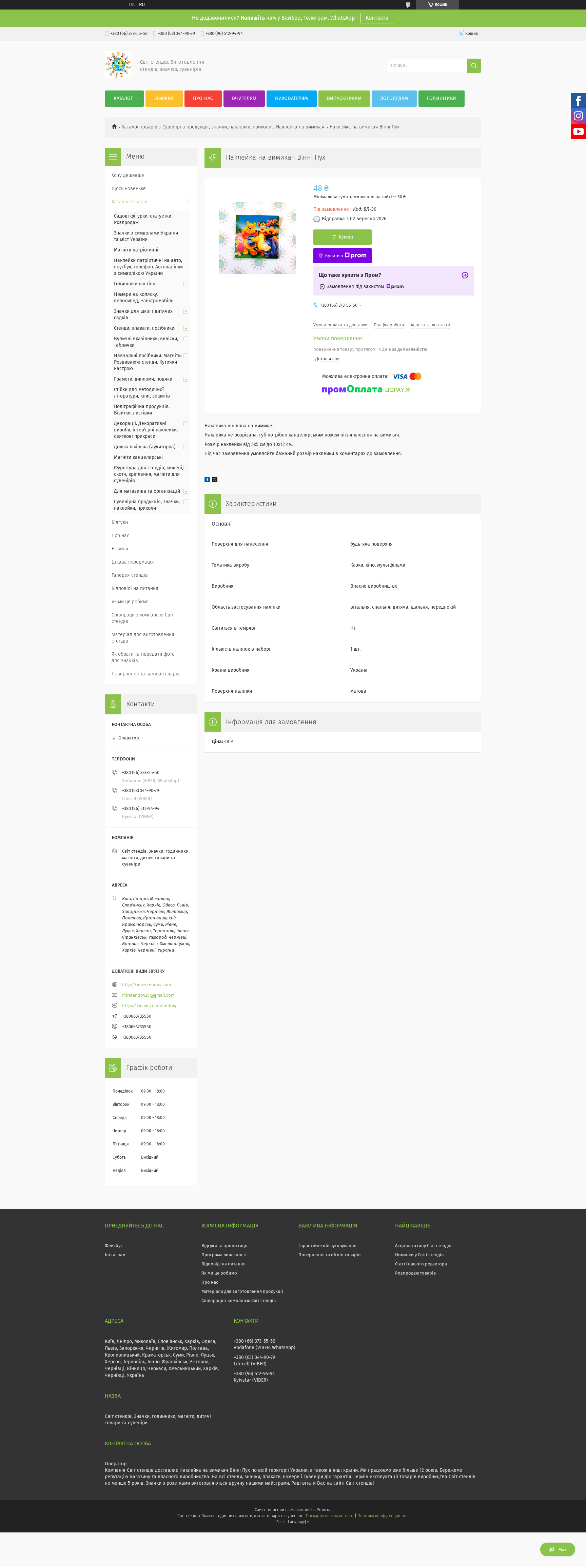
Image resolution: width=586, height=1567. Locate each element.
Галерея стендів (130, 575)
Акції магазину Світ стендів (423, 1246)
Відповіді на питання (135, 588)
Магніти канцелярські (138, 457)
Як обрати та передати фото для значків (143, 657)
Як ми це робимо (130, 601)
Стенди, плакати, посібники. (144, 328)
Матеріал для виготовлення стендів (143, 638)
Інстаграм (115, 1255)
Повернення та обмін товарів (329, 1255)
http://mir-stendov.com (146, 985)
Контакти (377, 18)
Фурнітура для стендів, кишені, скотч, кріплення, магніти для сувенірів (148, 474)
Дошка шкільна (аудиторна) (145, 447)
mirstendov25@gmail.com (148, 995)
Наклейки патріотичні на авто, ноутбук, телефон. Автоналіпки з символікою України (148, 267)
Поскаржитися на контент (330, 1516)
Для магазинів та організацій (147, 491)
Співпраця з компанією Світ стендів (143, 618)
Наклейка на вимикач (300, 127)
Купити (346, 237)
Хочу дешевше (128, 175)
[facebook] (207, 481)
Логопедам (394, 98)
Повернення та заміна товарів (146, 674)
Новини (120, 549)
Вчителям (244, 98)
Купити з (334, 255)
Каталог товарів (139, 127)
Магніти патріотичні (136, 250)
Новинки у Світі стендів (419, 1255)
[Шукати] (474, 66)
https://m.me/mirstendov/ (149, 1006)
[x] (214, 481)
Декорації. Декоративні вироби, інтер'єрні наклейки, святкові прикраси (146, 430)
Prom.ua (324, 1510)
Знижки (164, 98)
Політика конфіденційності (382, 1516)
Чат (563, 1549)
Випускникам (344, 98)
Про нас (203, 98)
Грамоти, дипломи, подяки (143, 379)
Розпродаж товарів (415, 1273)
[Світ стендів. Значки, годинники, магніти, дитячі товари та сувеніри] (118, 77)
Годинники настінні (135, 284)
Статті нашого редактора (421, 1264)
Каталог (123, 98)
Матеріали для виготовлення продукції (242, 1291)
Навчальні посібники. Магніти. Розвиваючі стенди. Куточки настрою (148, 362)
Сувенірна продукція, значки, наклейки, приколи (216, 127)
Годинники (441, 98)
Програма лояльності (224, 1255)
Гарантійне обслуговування (327, 1246)
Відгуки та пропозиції (224, 1246)
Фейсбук (114, 1246)
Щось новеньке (129, 188)
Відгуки (120, 522)
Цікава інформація (133, 562)
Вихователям (291, 98)
